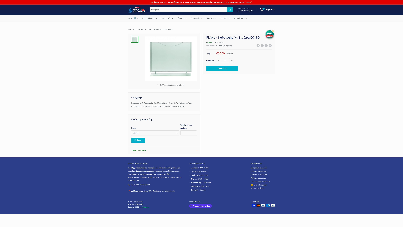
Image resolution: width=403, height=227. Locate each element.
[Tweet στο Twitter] (266, 45)
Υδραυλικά (210, 18)
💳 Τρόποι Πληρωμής (259, 185)
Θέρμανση (180, 18)
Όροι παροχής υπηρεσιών (260, 181)
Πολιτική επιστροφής (138, 150)
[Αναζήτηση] (230, 9)
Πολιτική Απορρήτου (258, 178)
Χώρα (133, 128)
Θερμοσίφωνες (239, 18)
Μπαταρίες (224, 18)
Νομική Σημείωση (257, 188)
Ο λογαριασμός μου (245, 11)
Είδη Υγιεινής (166, 18)
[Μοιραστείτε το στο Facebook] (258, 45)
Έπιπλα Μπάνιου (148, 18)
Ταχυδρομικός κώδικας (186, 126)
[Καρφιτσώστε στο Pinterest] (262, 45)
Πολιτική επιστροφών (259, 175)
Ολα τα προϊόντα (138, 29)
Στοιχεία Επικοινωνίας (259, 168)
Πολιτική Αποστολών (258, 171)
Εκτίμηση (138, 140)
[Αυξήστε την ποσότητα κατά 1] (232, 60)
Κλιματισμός (195, 18)
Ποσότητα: (210, 60)
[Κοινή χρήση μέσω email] (270, 45)
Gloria (209, 42)
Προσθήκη (222, 68)
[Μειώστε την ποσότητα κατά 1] (218, 60)
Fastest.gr (145, 207)
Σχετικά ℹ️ (132, 18)
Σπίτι (129, 29)
